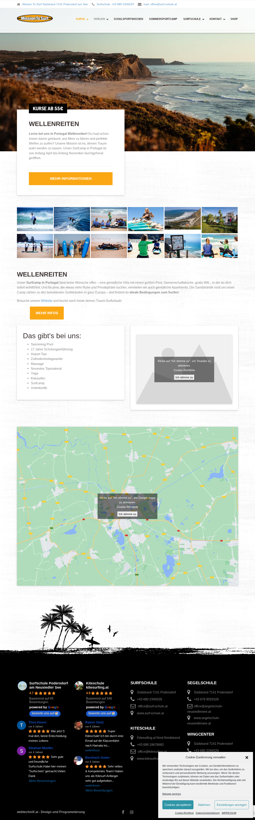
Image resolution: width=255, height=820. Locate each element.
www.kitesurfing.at (150, 758)
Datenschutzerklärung (208, 813)
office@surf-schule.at (153, 706)
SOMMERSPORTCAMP (163, 19)
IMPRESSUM (229, 813)
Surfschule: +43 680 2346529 (115, 4)
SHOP (234, 19)
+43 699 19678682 (150, 744)
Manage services (171, 794)
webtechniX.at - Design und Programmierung (51, 812)
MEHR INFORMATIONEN (71, 179)
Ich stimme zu (184, 377)
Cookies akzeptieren (178, 804)
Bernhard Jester (97, 757)
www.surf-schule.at (150, 713)
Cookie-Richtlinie (184, 813)
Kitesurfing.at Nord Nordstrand (158, 737)
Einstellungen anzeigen (232, 804)
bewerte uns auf (43, 713)
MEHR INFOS (47, 313)
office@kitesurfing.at (152, 751)
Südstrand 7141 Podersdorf (156, 692)
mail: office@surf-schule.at (160, 4)
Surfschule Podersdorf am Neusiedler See (48, 685)
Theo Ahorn (37, 722)
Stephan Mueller (40, 748)
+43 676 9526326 (206, 699)
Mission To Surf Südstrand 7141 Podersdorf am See (55, 4)
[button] (247, 757)
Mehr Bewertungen (42, 781)
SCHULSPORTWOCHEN (128, 19)
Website (46, 300)
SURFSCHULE (192, 19)
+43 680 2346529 (149, 699)
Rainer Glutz (94, 722)
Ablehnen (204, 804)
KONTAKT (216, 19)
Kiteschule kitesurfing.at (97, 685)
